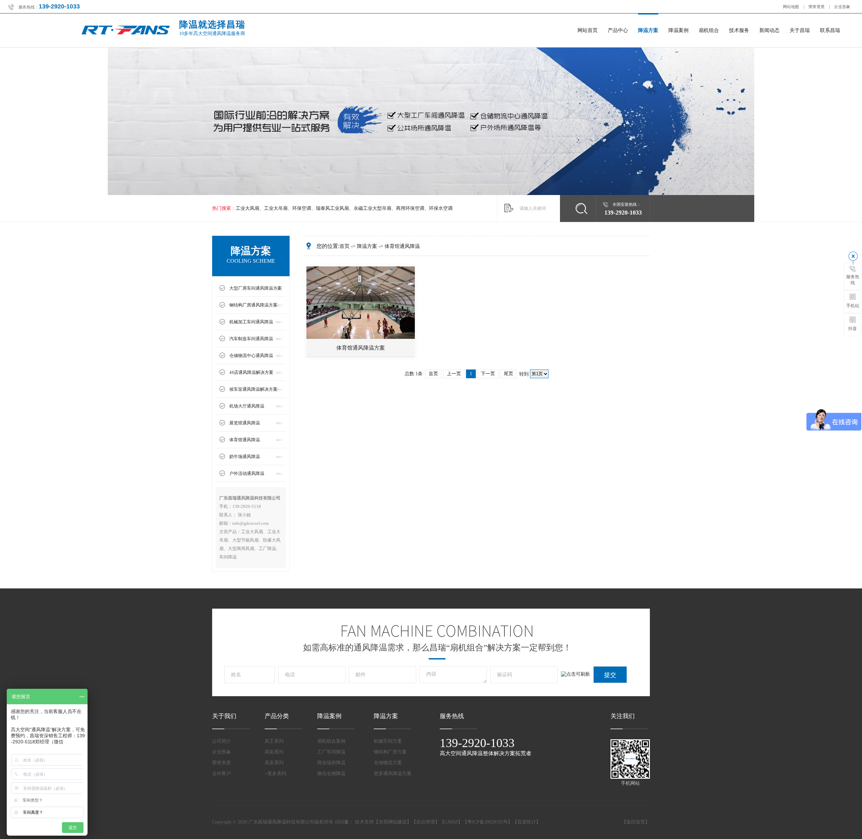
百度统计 (526, 822)
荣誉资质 (816, 6)
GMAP (451, 822)
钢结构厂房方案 (390, 751)
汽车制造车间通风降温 (251, 338)
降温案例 (678, 30)
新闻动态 (769, 30)
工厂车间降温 (331, 751)
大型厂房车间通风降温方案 (255, 288)
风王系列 (274, 741)
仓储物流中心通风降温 (251, 355)
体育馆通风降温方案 (360, 348)
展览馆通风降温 (244, 422)
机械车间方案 (388, 741)
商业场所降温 (331, 762)
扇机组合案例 (331, 741)
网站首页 (587, 30)
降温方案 (648, 30)
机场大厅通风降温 (246, 406)
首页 (344, 246)
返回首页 (635, 822)
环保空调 (301, 208)
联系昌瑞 (830, 30)
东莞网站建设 (392, 822)
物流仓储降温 (331, 773)
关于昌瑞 (800, 30)
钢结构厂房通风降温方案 (253, 305)
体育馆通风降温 (244, 439)
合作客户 (221, 773)
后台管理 (425, 822)
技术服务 (739, 30)
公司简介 (221, 741)
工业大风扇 (247, 208)
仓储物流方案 (388, 762)
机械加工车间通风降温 (251, 321)
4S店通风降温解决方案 (251, 372)
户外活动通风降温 (246, 473)
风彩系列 (274, 751)
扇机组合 (709, 30)
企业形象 (842, 6)
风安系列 (274, 762)
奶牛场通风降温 (244, 456)
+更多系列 (275, 773)
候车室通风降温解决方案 (253, 389)
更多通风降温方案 (392, 773)
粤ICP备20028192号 (487, 822)
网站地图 (791, 6)
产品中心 (618, 30)
